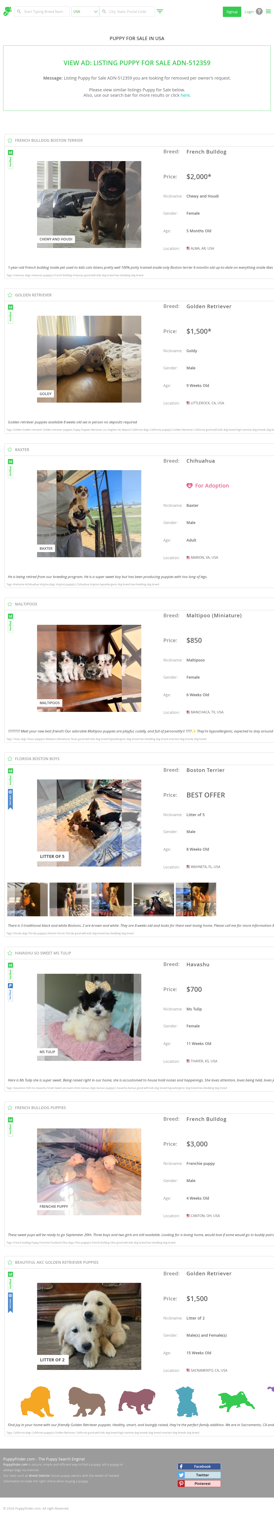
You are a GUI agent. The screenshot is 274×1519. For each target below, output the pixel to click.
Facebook (202, 1466)
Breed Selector (39, 1476)
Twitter (202, 1474)
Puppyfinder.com (15, 1464)
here (185, 95)
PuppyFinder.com (19, 1459)
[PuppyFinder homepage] (7, 11)
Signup (232, 11)
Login (249, 11)
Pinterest (203, 1483)
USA (188, 248)
